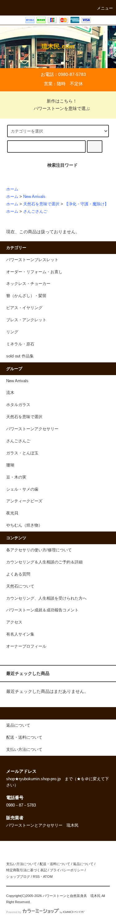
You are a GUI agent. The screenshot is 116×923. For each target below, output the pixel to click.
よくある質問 (18, 574)
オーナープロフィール (26, 646)
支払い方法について (21, 864)
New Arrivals (34, 197)
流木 (10, 393)
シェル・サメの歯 (22, 489)
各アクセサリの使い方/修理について (39, 550)
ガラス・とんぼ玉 (22, 453)
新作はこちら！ (62, 100)
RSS (36, 876)
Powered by (13, 912)
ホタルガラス (18, 405)
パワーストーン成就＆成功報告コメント (42, 610)
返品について (83, 864)
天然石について (20, 586)
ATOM (48, 876)
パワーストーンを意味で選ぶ (62, 108)
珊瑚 (10, 465)
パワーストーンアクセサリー (32, 429)
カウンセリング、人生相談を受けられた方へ (46, 598)
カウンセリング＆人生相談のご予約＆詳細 (44, 562)
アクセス (14, 622)
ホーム (12, 189)
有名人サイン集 (20, 634)
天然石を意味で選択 (41, 204)
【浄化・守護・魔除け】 (86, 204)
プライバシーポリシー (67, 870)
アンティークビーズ (24, 501)
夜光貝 (12, 513)
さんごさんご (35, 211)
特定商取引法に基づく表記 (26, 870)
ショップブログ (18, 876)
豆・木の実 (16, 477)
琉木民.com (58, 46)
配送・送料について (55, 864)
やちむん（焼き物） (24, 525)
